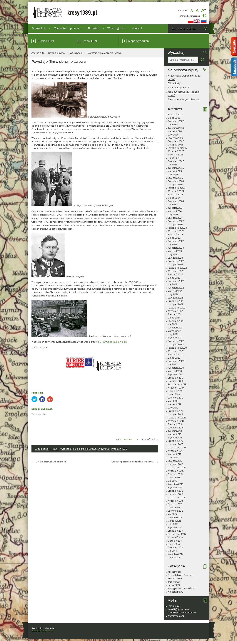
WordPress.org (176, 615)
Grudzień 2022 (176, 261)
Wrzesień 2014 (176, 537)
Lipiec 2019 (174, 394)
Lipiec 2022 (174, 277)
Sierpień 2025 (175, 154)
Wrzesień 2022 (176, 270)
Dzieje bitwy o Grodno (180, 575)
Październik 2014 (177, 534)
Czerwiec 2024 (176, 201)
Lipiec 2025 (174, 157)
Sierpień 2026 (175, 114)
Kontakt (137, 28)
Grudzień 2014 (175, 530)
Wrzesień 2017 (175, 450)
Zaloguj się (174, 605)
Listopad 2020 (175, 344)
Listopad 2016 (175, 464)
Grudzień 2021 (175, 300)
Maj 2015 (172, 514)
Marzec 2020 (175, 370)
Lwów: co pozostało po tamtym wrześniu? (132, 461)
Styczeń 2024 (175, 217)
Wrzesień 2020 (176, 351)
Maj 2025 (172, 164)
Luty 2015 (173, 524)
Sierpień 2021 (175, 314)
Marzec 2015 (174, 520)
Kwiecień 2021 (175, 327)
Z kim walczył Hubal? (179, 87)
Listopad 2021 (175, 304)
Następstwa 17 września (181, 588)
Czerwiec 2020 (176, 360)
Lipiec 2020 (174, 357)
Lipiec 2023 (174, 237)
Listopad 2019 (175, 380)
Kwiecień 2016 (175, 484)
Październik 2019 (177, 384)
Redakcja (94, 28)
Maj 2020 (172, 364)
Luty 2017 (173, 457)
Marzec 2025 (175, 171)
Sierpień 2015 (175, 504)
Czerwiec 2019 (175, 397)
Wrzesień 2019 (176, 387)
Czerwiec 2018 (175, 427)
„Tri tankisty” (174, 83)
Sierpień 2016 (175, 474)
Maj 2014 (172, 550)
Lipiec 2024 (174, 197)
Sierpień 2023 (175, 234)
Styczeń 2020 (175, 374)
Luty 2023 (173, 254)
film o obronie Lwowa (84, 448)
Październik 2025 (177, 147)
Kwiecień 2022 (176, 287)
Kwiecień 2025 (176, 167)
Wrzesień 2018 (176, 420)
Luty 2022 (173, 294)
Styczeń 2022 (175, 297)
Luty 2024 (173, 214)
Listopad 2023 (175, 224)
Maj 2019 (172, 400)
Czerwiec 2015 (175, 510)
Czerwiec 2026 (176, 121)
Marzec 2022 (175, 290)
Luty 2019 (173, 407)
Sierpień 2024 (175, 194)
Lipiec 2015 (174, 507)
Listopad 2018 (175, 414)
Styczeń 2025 (175, 177)
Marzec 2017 (174, 454)
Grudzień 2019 (175, 377)
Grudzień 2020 (176, 341)
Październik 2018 (177, 417)
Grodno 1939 (45, 41)
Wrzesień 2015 (176, 500)
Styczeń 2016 (175, 487)
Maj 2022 (172, 284)
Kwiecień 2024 (176, 207)
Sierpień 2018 (175, 424)
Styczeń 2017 (175, 460)
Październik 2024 (177, 187)
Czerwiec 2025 (176, 161)
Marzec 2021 (174, 330)
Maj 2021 (172, 324)
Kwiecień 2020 (176, 367)
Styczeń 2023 (175, 257)
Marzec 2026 (175, 131)
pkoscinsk (128, 439)
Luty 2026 (173, 134)
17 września (65, 448)
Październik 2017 (177, 447)
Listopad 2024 (175, 184)
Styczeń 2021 (175, 337)
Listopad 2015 (175, 494)
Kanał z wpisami (179, 609)
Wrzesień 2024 (176, 191)
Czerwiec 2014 (175, 547)
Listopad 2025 (175, 144)
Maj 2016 (172, 480)
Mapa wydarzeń (138, 41)
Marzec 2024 (175, 211)
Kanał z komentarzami (182, 612)
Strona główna (56, 52)
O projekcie (39, 28)
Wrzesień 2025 (176, 151)
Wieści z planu (175, 591)
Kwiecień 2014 (175, 554)
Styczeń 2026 (175, 137)
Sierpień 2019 (175, 390)
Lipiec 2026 (174, 117)
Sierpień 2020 (175, 354)
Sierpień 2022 (175, 274)
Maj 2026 (172, 124)
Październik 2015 (177, 497)
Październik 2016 (177, 467)
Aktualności (75, 52)
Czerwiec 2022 (176, 280)
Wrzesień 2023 (176, 231)
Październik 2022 (177, 267)
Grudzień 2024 (176, 181)
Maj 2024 (172, 204)
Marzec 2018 (174, 434)
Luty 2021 (173, 334)
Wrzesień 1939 (119, 448)
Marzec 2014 (174, 557)
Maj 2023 (172, 244)
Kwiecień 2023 (176, 247)
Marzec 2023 (175, 251)
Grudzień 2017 (175, 440)
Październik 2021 (177, 307)
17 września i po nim (66, 28)
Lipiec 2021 (174, 317)
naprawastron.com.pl (42, 630)
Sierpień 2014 (175, 540)
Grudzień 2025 (176, 141)
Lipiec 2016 (174, 477)
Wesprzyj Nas (116, 28)
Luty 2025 (173, 174)
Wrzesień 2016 (176, 470)
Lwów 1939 (90, 41)
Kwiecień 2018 (175, 430)
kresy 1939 (174, 581)
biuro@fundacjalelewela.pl (112, 341)
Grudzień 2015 (175, 490)
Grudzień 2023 (176, 221)
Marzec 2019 (174, 404)
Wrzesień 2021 (175, 310)
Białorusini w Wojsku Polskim (183, 99)
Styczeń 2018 (175, 437)
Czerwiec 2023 (176, 241)
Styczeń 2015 (175, 527)
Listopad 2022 (175, 264)
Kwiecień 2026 (176, 127)
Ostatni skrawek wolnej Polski (51, 461)
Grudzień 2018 (175, 410)
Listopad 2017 (175, 444)
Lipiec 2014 (174, 543)
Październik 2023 (177, 227)
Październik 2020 (177, 347)
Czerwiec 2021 (175, 320)
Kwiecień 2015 (175, 517)
